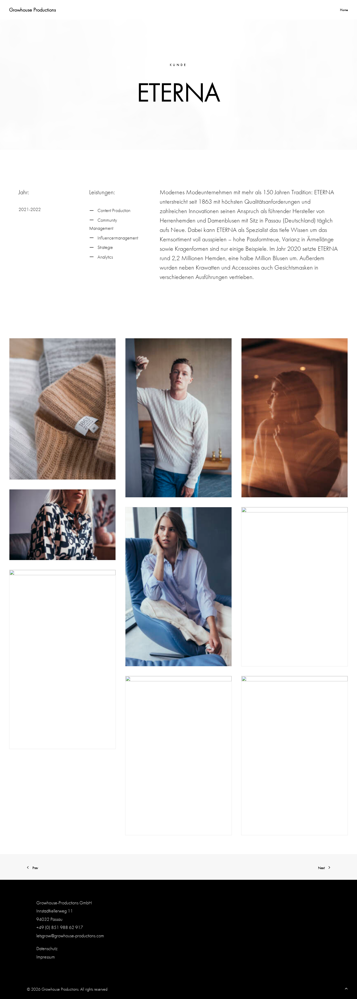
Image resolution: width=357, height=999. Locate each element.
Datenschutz (46, 948)
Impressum (45, 957)
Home (344, 10)
